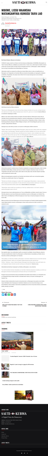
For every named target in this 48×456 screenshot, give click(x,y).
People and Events (8, 349)
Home (3, 432)
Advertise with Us (5, 436)
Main (3, 349)
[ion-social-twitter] (24, 453)
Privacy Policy (4, 437)
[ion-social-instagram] (27, 453)
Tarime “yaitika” (5, 351)
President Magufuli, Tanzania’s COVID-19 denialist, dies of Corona (23, 356)
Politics (13, 349)
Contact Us (4, 434)
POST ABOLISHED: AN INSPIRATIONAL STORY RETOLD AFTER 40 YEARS (23, 372)
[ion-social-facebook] (22, 453)
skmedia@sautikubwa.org (10, 23)
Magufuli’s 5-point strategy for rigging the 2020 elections (22, 364)
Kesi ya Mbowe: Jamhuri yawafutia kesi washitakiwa (12, 384)
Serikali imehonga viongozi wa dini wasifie (10, 380)
